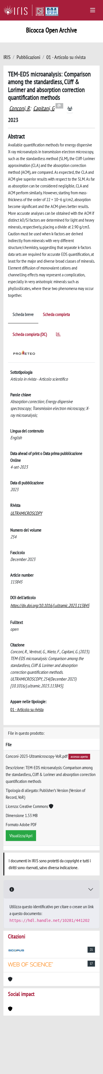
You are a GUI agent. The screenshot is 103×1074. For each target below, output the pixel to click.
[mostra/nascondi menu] (93, 10)
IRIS (7, 57)
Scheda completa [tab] (56, 314)
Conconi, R (19, 108)
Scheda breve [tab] (23, 314)
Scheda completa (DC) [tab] (30, 334)
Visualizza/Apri (20, 835)
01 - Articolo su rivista (66, 57)
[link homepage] (17, 10)
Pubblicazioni (28, 57)
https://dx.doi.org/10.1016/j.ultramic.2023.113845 (49, 605)
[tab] (58, 335)
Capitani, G (43, 108)
